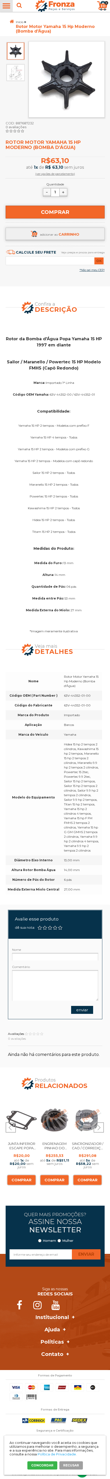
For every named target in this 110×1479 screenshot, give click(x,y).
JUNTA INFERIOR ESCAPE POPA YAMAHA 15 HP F (21, 1148)
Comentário (21, 967)
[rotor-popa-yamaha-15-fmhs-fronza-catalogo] (15, 72)
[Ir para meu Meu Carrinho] (102, 5)
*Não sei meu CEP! (92, 270)
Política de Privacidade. (57, 1454)
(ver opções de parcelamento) (55, 174)
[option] (15, 51)
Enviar (82, 1009)
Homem (49, 1241)
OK (99, 261)
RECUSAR (71, 1465)
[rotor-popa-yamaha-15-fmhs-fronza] (15, 51)
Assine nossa (55, 1225)
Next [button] (99, 1127)
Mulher (67, 1241)
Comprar (55, 212)
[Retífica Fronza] (55, 6)
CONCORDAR (42, 1465)
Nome (16, 950)
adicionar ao (59, 234)
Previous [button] (11, 1127)
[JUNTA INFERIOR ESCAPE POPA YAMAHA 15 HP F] (21, 1120)
